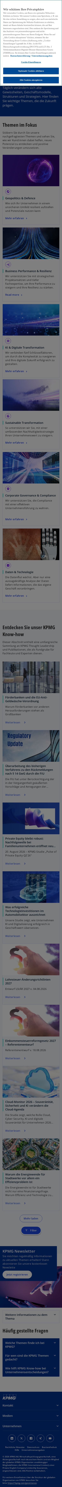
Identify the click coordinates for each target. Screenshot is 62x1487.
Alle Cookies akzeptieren (31, 80)
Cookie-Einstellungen (31, 62)
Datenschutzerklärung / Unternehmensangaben (31, 56)
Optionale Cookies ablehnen (31, 71)
